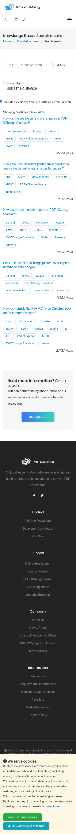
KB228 (40, 275)
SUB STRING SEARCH (22, 89)
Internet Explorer (25, 336)
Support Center (38, 571)
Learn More (53, 806)
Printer (44, 237)
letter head (57, 275)
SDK (8, 177)
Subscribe (38, 676)
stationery (63, 290)
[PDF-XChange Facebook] (34, 495)
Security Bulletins (38, 595)
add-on (9, 328)
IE (66, 328)
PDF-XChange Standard (34, 138)
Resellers (38, 699)
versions (10, 244)
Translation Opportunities (38, 692)
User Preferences (15, 131)
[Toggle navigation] (69, 19)
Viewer (45, 343)
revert (8, 145)
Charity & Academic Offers (38, 635)
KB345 (9, 138)
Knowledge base (27, 41)
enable (54, 328)
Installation (42, 222)
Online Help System (38, 564)
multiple (53, 230)
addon (39, 328)
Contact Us (38, 417)
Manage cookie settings (27, 826)
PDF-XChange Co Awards (38, 643)
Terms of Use (38, 651)
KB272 (23, 230)
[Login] (24, 19)
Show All (35, 112)
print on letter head (16, 290)
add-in (60, 321)
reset (58, 138)
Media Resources (38, 707)
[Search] (5, 19)
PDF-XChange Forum (38, 579)
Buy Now (38, 536)
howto (37, 131)
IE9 (7, 336)
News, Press (38, 628)
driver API (61, 177)
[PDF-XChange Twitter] (42, 495)
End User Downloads (38, 521)
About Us (38, 620)
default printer (40, 177)
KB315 (38, 230)
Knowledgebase (38, 587)
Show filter (14, 83)
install (9, 230)
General (10, 222)
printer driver (13, 191)
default (52, 131)
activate (45, 321)
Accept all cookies (24, 817)
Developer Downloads (38, 528)
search (62, 65)
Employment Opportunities (38, 684)
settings (24, 145)
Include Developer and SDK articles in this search (37, 102)
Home (7, 41)
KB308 (46, 336)
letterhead (11, 283)
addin (24, 328)
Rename (60, 237)
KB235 (9, 184)
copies (60, 222)
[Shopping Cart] (16, 19)
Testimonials (38, 715)
